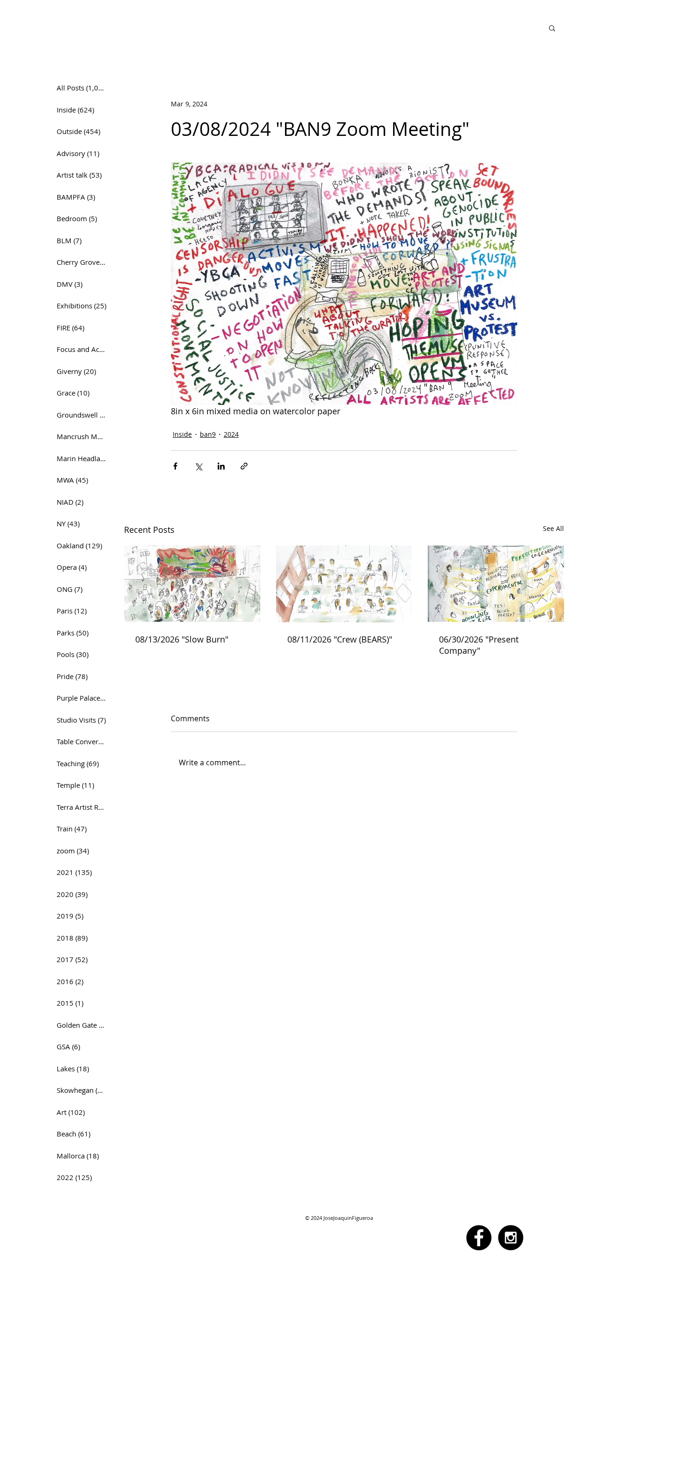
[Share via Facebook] (175, 466)
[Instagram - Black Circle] (510, 1237)
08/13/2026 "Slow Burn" (181, 639)
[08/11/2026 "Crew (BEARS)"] (344, 583)
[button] (552, 27)
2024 (231, 434)
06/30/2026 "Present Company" (479, 645)
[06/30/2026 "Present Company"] (496, 583)
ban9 (208, 434)
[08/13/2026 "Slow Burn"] (192, 583)
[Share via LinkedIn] (221, 466)
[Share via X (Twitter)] (198, 466)
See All (553, 528)
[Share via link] (244, 466)
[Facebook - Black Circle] (478, 1237)
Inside (182, 434)
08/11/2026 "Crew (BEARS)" (339, 639)
